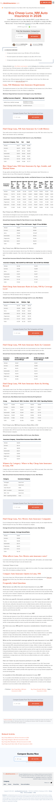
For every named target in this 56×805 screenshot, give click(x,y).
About (5, 784)
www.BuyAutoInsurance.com (21, 791)
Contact (9, 784)
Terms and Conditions (25, 784)
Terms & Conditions (28, 792)
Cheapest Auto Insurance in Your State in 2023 (15, 7)
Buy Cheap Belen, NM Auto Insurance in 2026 (19, 690)
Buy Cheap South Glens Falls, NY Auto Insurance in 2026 (17, 744)
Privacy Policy (16, 784)
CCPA (34, 792)
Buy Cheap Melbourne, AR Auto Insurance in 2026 (15, 737)
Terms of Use (39, 39)
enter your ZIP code (20, 81)
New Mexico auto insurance (21, 66)
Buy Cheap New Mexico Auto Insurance (36, 7)
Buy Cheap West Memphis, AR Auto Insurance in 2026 (16, 742)
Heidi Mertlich (24, 44)
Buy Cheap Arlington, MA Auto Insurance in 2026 (15, 739)
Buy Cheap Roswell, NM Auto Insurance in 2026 (39, 690)
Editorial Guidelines (8, 719)
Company (6, 781)
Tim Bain (40, 44)
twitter (51, 782)
